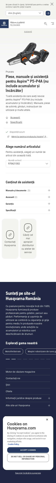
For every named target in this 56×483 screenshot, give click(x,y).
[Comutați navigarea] (52, 23)
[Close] (47, 419)
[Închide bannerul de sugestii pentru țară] (52, 4)
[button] (8, 359)
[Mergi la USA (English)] (48, 13)
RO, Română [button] (15, 25)
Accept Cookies (28, 450)
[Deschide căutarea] (45, 23)
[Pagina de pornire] (4, 23)
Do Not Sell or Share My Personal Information (28, 457)
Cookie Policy (13, 444)
